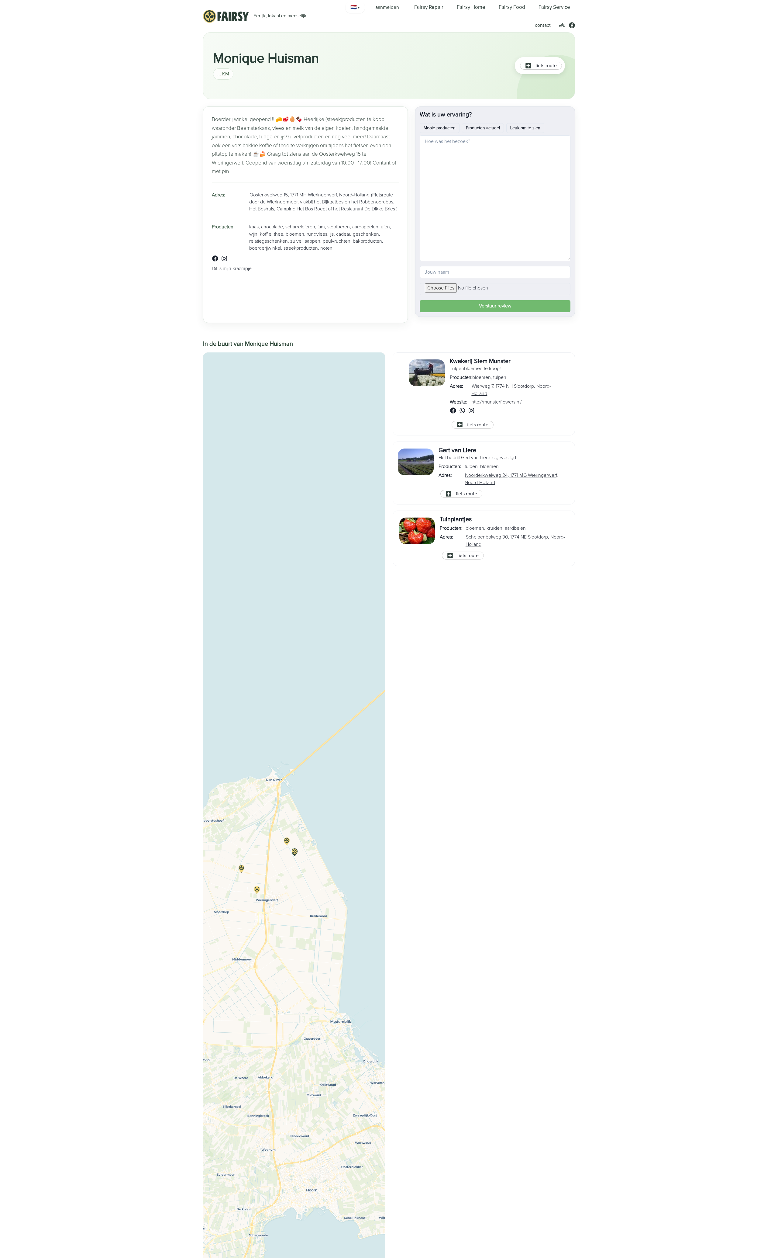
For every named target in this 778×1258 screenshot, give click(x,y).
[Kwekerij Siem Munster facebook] (453, 412)
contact (543, 25)
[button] (256, 893)
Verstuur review (495, 305)
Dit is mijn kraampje (232, 268)
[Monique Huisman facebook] (215, 260)
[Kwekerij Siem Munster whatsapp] (462, 412)
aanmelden (387, 7)
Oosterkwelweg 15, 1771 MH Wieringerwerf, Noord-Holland (310, 194)
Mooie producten (440, 128)
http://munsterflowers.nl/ (496, 402)
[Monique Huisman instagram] (224, 260)
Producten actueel (483, 128)
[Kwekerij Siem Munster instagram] (471, 412)
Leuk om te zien (525, 128)
